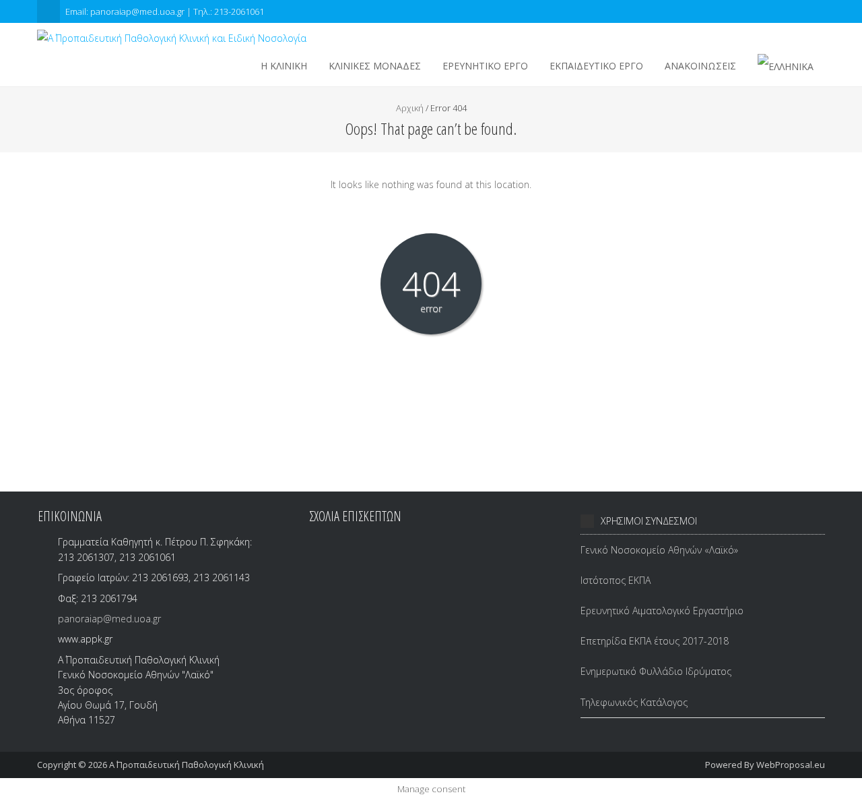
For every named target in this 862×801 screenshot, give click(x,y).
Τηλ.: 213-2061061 (228, 11)
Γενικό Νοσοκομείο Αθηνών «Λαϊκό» (659, 549)
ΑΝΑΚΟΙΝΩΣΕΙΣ (700, 65)
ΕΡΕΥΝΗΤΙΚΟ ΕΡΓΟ (485, 65)
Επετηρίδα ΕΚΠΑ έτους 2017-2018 (655, 640)
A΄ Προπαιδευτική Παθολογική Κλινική (186, 765)
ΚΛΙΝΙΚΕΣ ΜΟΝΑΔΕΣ (375, 65)
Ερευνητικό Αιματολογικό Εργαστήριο (662, 610)
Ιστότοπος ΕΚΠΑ (616, 580)
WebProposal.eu (790, 765)
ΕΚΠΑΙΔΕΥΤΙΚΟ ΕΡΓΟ (596, 65)
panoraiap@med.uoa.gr (109, 618)
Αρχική (410, 108)
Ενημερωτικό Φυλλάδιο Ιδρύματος (656, 671)
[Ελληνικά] (786, 66)
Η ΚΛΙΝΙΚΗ (284, 65)
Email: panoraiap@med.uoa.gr (126, 11)
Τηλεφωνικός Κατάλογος (634, 702)
